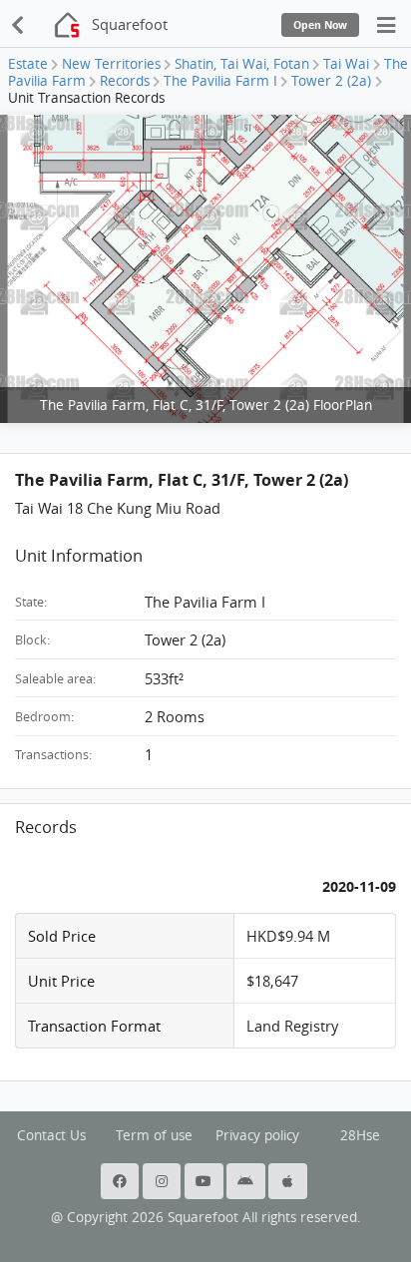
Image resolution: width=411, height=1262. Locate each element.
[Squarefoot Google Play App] (247, 1181)
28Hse (360, 1135)
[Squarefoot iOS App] (289, 1181)
